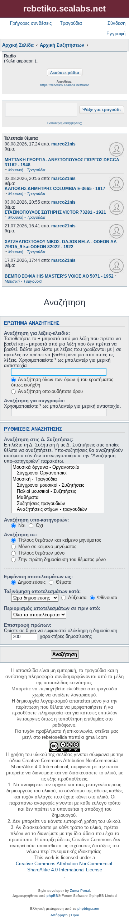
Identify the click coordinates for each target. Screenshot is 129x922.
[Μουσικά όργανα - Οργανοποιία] (58, 467)
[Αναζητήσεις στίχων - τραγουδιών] (58, 509)
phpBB (52, 896)
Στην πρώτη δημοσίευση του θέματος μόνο (61, 559)
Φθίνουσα (107, 597)
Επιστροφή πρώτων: (27, 625)
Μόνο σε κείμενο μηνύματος (46, 546)
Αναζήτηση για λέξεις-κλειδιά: (37, 333)
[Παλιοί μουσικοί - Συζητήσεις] (58, 491)
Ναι (21, 525)
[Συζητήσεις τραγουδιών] (58, 504)
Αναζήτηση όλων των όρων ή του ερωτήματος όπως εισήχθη (62, 382)
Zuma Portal (80, 891)
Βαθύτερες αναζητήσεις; (64, 123)
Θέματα (63, 582)
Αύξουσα (77, 597)
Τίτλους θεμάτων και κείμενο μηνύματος (59, 540)
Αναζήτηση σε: (20, 534)
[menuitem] (59, 915)
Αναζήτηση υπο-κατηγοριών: (36, 520)
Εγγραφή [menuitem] (115, 33)
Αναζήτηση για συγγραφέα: (34, 400)
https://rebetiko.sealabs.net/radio (64, 85)
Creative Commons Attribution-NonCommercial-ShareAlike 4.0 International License (65, 866)
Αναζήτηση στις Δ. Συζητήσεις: (38, 439)
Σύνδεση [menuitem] (116, 23)
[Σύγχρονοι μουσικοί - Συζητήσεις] (58, 485)
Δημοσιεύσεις (31, 582)
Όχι (38, 525)
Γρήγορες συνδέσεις (31, 23)
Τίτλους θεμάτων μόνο (40, 553)
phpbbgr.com (88, 909)
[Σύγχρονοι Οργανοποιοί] (58, 473)
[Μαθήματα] (58, 498)
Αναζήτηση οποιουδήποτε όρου (50, 391)
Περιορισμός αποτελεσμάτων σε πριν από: (52, 608)
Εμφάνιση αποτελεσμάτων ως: (38, 576)
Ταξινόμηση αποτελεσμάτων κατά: (42, 591)
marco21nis (63, 144)
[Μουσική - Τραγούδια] (58, 479)
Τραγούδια (71, 23)
